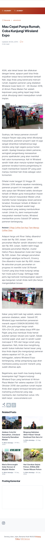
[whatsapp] (14, 405)
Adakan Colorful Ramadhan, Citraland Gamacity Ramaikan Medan (11, 436)
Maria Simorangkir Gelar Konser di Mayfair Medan (10, 467)
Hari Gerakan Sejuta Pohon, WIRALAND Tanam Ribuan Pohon (32, 467)
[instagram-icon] (3, 523)
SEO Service (25, 539)
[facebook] (8, 405)
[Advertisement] (22, 57)
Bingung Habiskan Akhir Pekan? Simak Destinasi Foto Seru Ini (32, 434)
